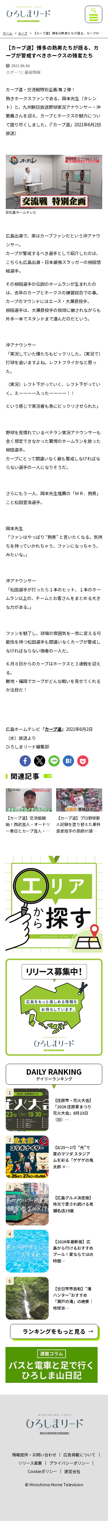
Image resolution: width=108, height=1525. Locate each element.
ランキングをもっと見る (54, 1331)
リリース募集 (30, 1463)
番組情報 (32, 72)
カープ (22, 33)
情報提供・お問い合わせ (34, 1455)
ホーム (7, 33)
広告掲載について (79, 1455)
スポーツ (14, 72)
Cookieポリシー (42, 1471)
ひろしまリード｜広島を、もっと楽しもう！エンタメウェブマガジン (28, 14)
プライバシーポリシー (69, 1463)
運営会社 (72, 1471)
